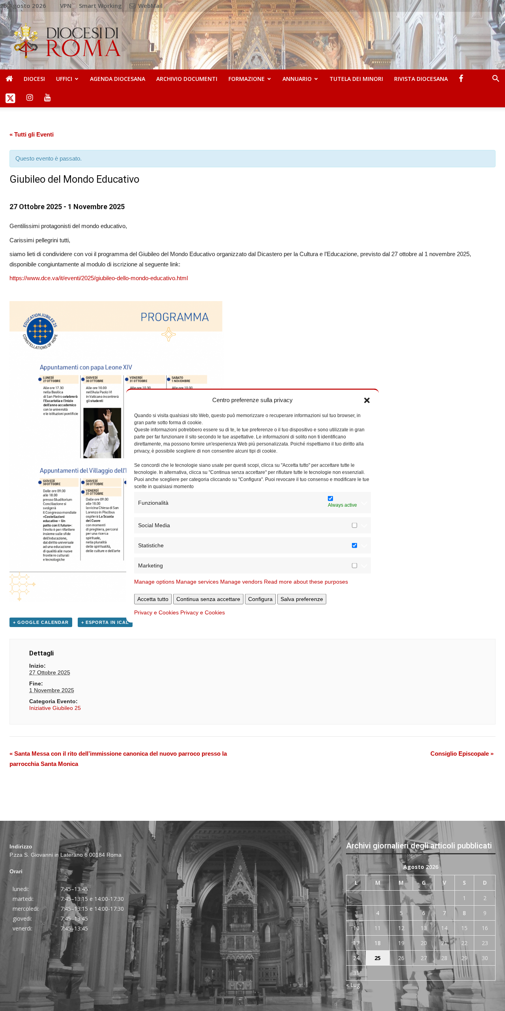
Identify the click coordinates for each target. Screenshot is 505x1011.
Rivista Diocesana (421, 78)
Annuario (297, 78)
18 (377, 943)
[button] (367, 400)
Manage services (197, 582)
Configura (260, 599)
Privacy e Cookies (156, 612)
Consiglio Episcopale (462, 753)
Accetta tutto (152, 599)
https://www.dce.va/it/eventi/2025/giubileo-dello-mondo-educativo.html (98, 278)
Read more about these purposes (306, 582)
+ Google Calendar (41, 622)
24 (356, 958)
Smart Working (100, 5)
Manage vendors (241, 582)
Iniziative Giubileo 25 (55, 708)
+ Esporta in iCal (105, 622)
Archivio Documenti (186, 78)
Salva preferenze (302, 599)
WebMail (150, 5)
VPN (65, 5)
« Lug (353, 985)
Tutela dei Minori (356, 78)
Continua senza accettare (208, 599)
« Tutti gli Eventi (31, 134)
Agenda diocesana (117, 78)
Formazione (246, 78)
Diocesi (34, 78)
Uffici (64, 78)
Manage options (154, 582)
